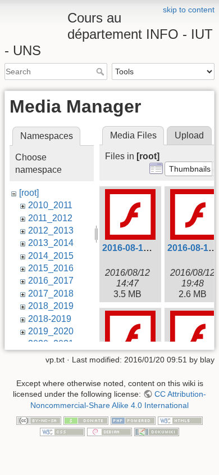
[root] (29, 193)
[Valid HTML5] (180, 420)
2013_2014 (51, 243)
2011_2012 (50, 218)
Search (101, 71)
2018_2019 (51, 306)
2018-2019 (49, 319)
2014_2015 (51, 256)
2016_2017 (51, 280)
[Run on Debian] (109, 431)
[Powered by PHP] (133, 420)
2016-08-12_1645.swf (146, 248)
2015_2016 (51, 268)
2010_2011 (50, 205)
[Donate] (85, 420)
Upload (189, 135)
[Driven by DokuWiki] (156, 431)
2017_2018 (51, 293)
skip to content (189, 9)
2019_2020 (51, 331)
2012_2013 (51, 230)
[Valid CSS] (62, 431)
